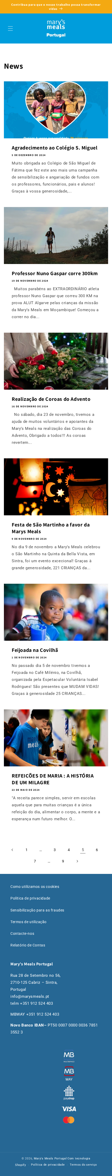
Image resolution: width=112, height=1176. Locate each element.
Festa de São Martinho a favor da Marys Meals (51, 528)
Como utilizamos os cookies (34, 887)
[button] (10, 28)
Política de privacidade (30, 898)
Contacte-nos (22, 933)
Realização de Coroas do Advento (51, 399)
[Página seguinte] (77, 861)
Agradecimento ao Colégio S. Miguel (54, 147)
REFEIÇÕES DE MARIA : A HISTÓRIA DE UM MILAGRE (53, 779)
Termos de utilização (28, 922)
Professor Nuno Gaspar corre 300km (55, 273)
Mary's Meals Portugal (50, 1158)
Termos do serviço (83, 1164)
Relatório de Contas (27, 945)
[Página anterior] (12, 850)
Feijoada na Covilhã (35, 650)
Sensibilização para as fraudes (37, 910)
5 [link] (83, 849)
